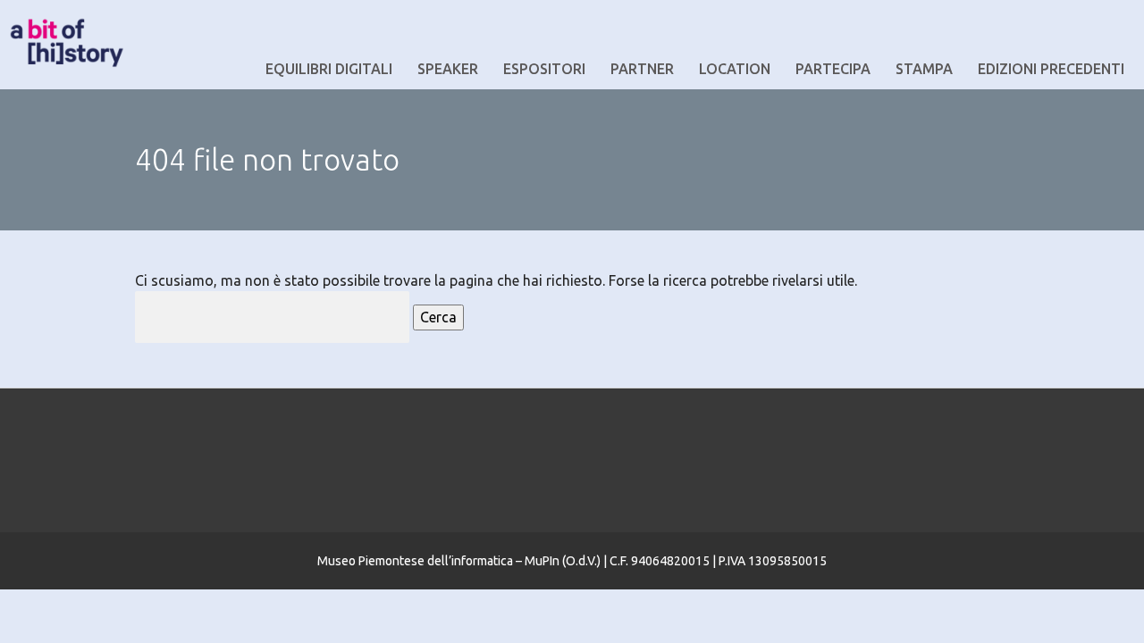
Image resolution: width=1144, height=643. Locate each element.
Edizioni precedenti (1051, 69)
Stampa (924, 69)
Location (734, 69)
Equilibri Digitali (328, 69)
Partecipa (833, 69)
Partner (642, 69)
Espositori (544, 69)
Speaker (447, 69)
